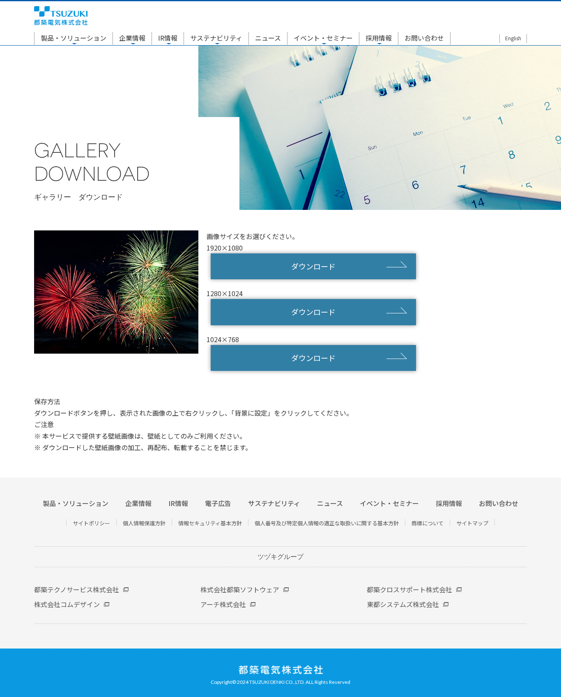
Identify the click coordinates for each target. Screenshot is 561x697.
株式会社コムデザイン (67, 604)
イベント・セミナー (323, 38)
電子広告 (218, 503)
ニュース (268, 38)
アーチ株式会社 (223, 604)
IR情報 (167, 38)
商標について (428, 523)
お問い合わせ (424, 38)
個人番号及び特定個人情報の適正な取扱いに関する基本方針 (327, 523)
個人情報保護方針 (144, 523)
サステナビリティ (216, 38)
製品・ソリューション (73, 38)
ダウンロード (313, 266)
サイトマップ (472, 523)
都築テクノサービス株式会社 (76, 589)
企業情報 (132, 38)
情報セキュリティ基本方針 (210, 523)
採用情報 (379, 38)
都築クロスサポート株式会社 (409, 589)
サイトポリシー (91, 523)
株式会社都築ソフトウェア (239, 589)
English (513, 38)
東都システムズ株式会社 (403, 604)
